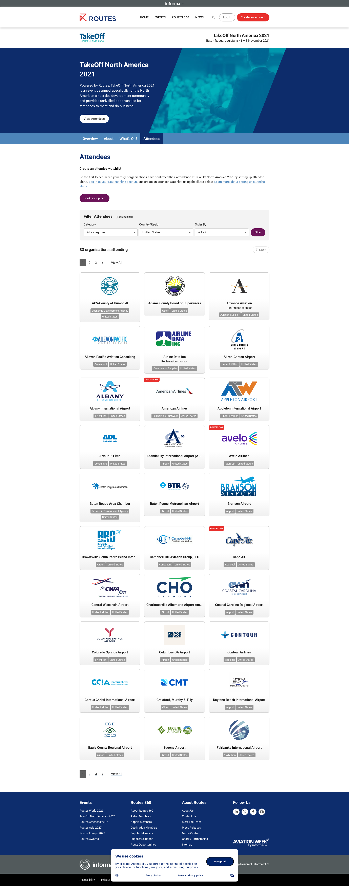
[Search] (214, 17)
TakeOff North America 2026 (97, 816)
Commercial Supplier (165, 368)
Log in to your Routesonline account (113, 182)
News (199, 17)
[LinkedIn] (236, 812)
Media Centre (190, 833)
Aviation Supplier (229, 314)
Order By (200, 224)
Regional (230, 564)
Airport (165, 463)
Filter (257, 232)
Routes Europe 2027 (92, 833)
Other (165, 310)
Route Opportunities (143, 844)
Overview (90, 139)
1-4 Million (100, 415)
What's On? (128, 139)
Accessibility (87, 879)
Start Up (229, 463)
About (109, 139)
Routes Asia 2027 (91, 827)
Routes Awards (89, 838)
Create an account (253, 17)
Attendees (151, 139)
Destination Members (144, 827)
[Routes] (98, 17)
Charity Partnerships (195, 838)
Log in (227, 17)
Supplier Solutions (142, 838)
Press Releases (191, 827)
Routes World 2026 (91, 810)
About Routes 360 (142, 810)
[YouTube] (262, 812)
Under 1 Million (230, 364)
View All (116, 263)
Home (144, 17)
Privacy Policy (110, 879)
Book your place (94, 198)
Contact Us (189, 816)
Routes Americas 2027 (94, 822)
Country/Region (149, 224)
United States (110, 316)
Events (160, 17)
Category (90, 224)
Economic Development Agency (110, 310)
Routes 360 (180, 17)
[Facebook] (253, 812)
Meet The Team (191, 822)
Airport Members (141, 822)
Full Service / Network (165, 415)
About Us (187, 810)
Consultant (101, 364)
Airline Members (141, 816)
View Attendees (94, 119)
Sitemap (187, 844)
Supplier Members (142, 833)
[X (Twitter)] (245, 812)
